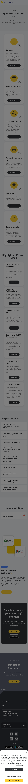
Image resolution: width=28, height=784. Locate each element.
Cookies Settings (14, 769)
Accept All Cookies (14, 780)
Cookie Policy (19, 765)
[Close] (26, 752)
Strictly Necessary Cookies (14, 776)
